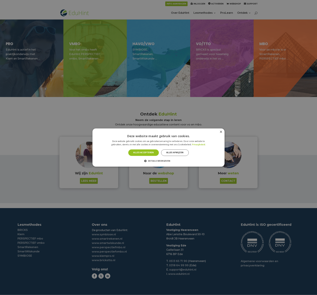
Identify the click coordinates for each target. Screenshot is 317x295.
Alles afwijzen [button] (175, 152)
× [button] (221, 132)
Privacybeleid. (199, 144)
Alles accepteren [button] (143, 152)
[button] (158, 160)
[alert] (158, 147)
